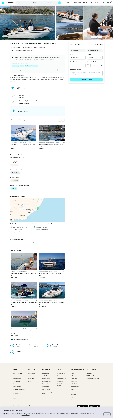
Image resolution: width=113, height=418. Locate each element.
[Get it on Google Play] (94, 406)
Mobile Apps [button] (31, 378)
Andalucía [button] (16, 50)
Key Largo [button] (73, 394)
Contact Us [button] (16, 398)
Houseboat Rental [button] (46, 381)
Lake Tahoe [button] (74, 378)
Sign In (96, 2)
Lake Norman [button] (74, 392)
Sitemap (15, 396)
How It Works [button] (31, 373)
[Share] (62, 43)
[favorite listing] (64, 43)
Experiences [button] (46, 369)
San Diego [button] (74, 381)
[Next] (63, 120)
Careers (15, 376)
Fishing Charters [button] (46, 378)
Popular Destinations (77, 369)
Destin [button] (72, 397)
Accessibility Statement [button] (19, 389)
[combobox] (24, 2)
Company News (61, 373)
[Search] (59, 2)
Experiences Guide (61, 378)
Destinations (60, 381)
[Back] (59, 120)
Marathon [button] (73, 400)
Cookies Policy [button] (17, 386)
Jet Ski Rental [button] (45, 376)
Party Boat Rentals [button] (47, 396)
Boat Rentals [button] (45, 373)
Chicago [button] (73, 389)
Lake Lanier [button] (74, 376)
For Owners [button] (31, 376)
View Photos (96, 37)
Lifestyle (59, 376)
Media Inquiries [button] (17, 378)
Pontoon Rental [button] (46, 384)
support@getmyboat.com (92, 378)
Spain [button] (11, 50)
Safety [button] (29, 381)
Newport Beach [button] (75, 386)
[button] (77, 2)
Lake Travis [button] (74, 384)
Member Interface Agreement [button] (18, 392)
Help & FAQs (89, 373)
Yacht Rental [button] (45, 386)
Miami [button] (72, 373)
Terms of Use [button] (45, 413)
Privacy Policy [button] (26, 415)
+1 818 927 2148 (90, 376)
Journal (59, 369)
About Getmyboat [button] (17, 373)
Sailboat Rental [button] (46, 389)
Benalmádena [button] (22, 50)
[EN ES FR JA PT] (85, 2)
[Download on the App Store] (82, 406)
